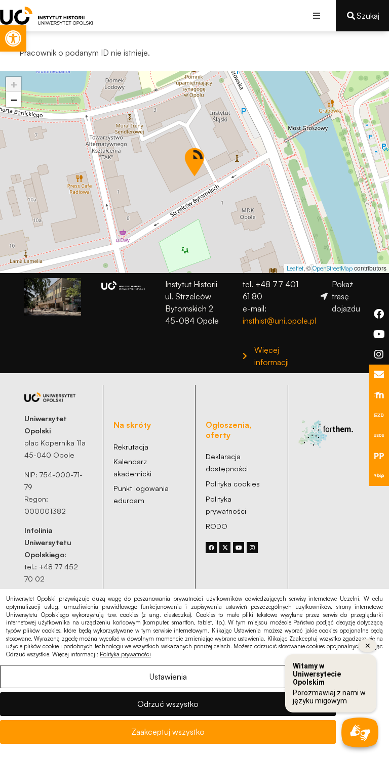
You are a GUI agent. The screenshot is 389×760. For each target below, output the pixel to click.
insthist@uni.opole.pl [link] (279, 321)
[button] (317, 15)
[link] (13, 38)
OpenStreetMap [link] (333, 268)
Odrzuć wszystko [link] (168, 704)
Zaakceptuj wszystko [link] (168, 732)
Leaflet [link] (295, 268)
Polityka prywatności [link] (125, 654)
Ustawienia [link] (168, 677)
